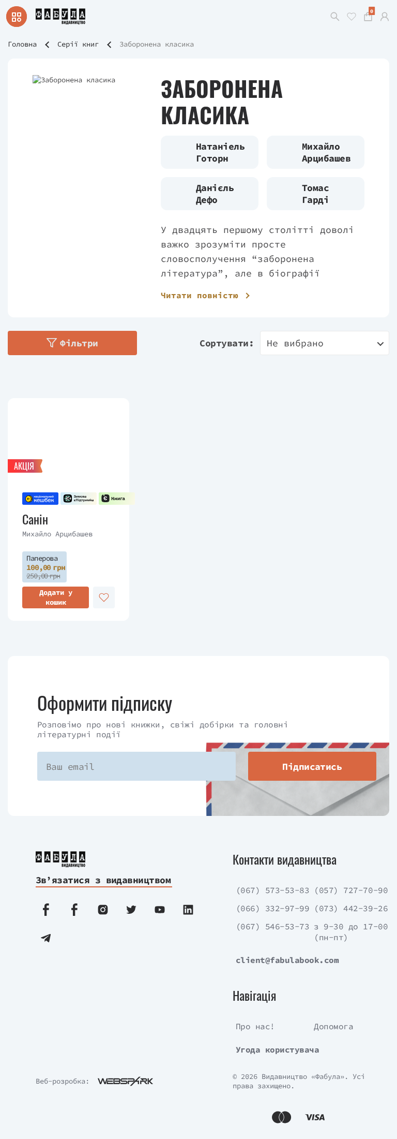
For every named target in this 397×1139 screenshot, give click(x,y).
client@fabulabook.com (287, 960)
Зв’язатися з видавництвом (103, 880)
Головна (22, 44)
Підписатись (312, 766)
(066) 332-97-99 (273, 908)
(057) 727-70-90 (351, 890)
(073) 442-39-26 (351, 908)
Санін (35, 519)
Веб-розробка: (62, 1081)
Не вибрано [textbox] (295, 343)
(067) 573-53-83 (273, 890)
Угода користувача (277, 1049)
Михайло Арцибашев (57, 533)
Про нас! (255, 1026)
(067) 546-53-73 (273, 926)
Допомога (333, 1026)
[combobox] (324, 343)
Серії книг (78, 44)
